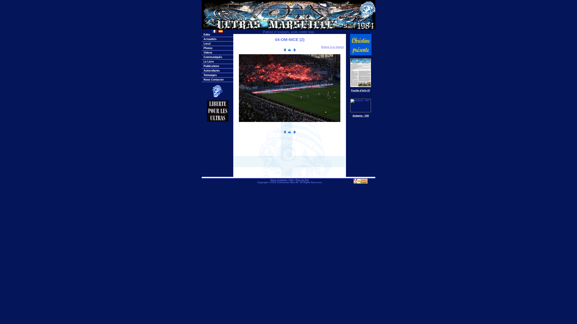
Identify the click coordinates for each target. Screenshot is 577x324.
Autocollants (212, 70)
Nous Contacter (214, 79)
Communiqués (213, 57)
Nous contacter (278, 180)
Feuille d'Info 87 (360, 90)
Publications (211, 66)
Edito (207, 34)
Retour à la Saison (332, 47)
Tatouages (210, 75)
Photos (208, 48)
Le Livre (209, 61)
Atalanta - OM (361, 115)
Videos (208, 52)
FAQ (291, 180)
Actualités (210, 39)
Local (207, 43)
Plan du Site (302, 180)
